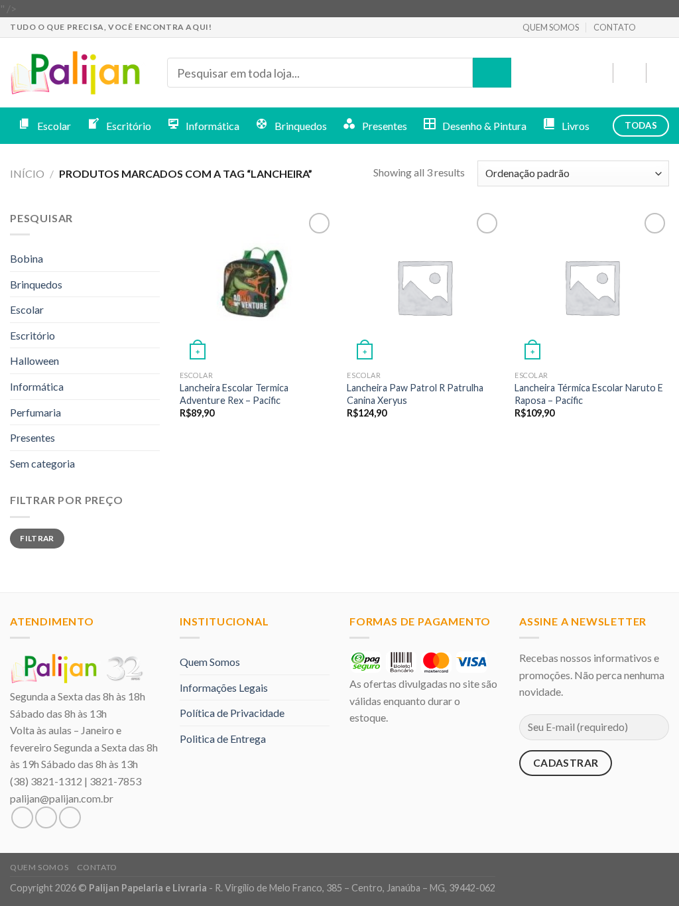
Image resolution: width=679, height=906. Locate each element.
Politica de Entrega (223, 738)
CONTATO (614, 27)
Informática (37, 386)
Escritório (32, 335)
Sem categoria (42, 463)
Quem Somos (210, 661)
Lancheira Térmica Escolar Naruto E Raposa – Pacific (589, 394)
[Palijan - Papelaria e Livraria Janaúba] (78, 73)
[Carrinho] (662, 73)
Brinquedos (36, 284)
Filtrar (37, 538)
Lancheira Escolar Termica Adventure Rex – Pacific (234, 394)
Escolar (27, 309)
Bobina (26, 258)
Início (27, 173)
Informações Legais (224, 687)
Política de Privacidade (232, 712)
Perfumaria (35, 412)
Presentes (32, 437)
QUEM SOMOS (551, 27)
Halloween (34, 360)
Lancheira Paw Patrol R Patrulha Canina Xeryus (415, 394)
